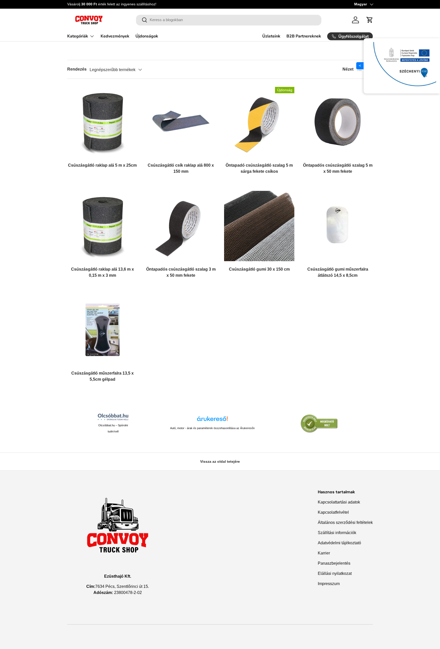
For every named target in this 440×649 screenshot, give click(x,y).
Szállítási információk (337, 533)
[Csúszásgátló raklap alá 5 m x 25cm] (102, 122)
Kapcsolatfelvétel (333, 512)
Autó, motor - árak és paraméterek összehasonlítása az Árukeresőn (212, 428)
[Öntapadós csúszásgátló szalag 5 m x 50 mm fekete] (337, 122)
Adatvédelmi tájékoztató (339, 543)
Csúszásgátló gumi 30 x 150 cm (259, 269)
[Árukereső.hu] (212, 420)
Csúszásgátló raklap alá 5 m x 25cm (102, 165)
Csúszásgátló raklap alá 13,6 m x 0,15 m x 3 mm (102, 272)
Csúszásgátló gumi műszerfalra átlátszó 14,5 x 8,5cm (337, 272)
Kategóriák (77, 36)
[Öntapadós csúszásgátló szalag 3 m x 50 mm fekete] (181, 226)
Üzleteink (271, 36)
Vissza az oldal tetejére (220, 461)
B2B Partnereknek (303, 36)
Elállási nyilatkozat (335, 573)
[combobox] (229, 20)
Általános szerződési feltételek (345, 522)
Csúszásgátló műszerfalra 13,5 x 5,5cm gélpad (102, 376)
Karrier (324, 553)
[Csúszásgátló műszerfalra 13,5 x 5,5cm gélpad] (102, 330)
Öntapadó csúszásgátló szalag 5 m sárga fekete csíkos (259, 168)
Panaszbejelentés (334, 563)
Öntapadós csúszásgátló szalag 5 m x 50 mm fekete (338, 168)
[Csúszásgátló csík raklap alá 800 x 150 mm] (181, 122)
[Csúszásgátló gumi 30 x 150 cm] (259, 226)
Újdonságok (146, 36)
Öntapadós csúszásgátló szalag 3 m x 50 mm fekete (181, 272)
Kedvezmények (115, 36)
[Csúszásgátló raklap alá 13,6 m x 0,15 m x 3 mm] (102, 226)
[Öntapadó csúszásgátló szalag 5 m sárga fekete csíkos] (259, 122)
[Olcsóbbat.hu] (113, 417)
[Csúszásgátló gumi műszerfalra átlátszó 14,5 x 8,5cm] (337, 226)
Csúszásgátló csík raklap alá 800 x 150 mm (181, 168)
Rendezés (77, 69)
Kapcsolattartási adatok (339, 502)
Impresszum (329, 583)
